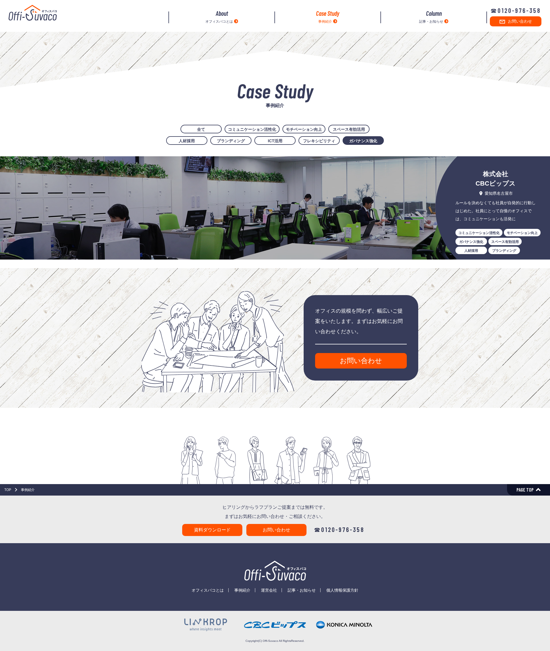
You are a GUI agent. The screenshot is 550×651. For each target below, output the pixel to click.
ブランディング (231, 141)
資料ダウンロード (212, 529)
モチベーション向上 (304, 129)
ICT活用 (275, 141)
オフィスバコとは (219, 16)
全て (201, 129)
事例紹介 (327, 16)
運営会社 (269, 590)
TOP (7, 490)
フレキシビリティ (319, 141)
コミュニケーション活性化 (252, 129)
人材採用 (187, 141)
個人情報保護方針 (342, 590)
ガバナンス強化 (363, 141)
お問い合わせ (520, 21)
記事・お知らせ (431, 16)
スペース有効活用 (349, 129)
